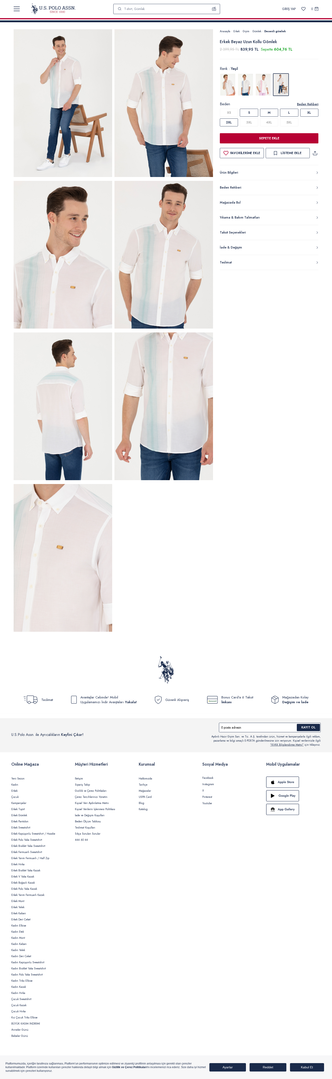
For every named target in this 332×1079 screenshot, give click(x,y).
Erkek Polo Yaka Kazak (24, 889)
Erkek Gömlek (19, 815)
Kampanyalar (18, 803)
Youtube (207, 803)
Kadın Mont (18, 938)
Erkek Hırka (18, 864)
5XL (289, 122)
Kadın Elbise (18, 926)
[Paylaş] (315, 153)
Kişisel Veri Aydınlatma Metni (92, 803)
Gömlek (257, 31)
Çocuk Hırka (18, 1011)
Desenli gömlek (275, 31)
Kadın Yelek (18, 950)
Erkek (236, 31)
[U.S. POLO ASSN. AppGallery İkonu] (293, 809)
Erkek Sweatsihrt (20, 828)
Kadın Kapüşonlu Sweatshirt (27, 962)
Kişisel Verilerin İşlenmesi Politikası (95, 809)
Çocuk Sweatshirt (21, 999)
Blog (141, 803)
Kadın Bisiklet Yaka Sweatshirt (28, 968)
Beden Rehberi (307, 104)
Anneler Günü (19, 1030)
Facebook (207, 778)
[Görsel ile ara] (214, 9)
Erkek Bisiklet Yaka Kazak (25, 870)
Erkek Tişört (18, 809)
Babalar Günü (19, 1036)
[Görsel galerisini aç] (63, 104)
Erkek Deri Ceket (20, 919)
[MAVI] (245, 84)
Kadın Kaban (19, 944)
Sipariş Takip (82, 785)
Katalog (143, 809)
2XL (229, 122)
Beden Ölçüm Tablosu (88, 821)
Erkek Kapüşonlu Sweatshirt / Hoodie (33, 834)
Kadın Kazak (18, 987)
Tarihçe (143, 785)
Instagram (208, 784)
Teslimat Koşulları (85, 828)
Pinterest (207, 797)
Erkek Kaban (18, 913)
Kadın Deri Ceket (21, 956)
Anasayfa (225, 31)
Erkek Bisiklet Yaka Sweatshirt (28, 846)
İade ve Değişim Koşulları (89, 815)
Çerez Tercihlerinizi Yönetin (91, 797)
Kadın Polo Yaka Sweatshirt (27, 975)
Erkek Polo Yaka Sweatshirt (26, 840)
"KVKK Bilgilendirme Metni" (287, 745)
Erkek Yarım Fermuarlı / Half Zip (30, 858)
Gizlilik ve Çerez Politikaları (91, 791)
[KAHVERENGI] (228, 84)
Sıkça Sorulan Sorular (87, 834)
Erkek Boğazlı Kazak (23, 883)
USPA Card (145, 797)
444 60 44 (81, 840)
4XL (269, 122)
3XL (249, 122)
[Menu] (17, 8)
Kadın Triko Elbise (21, 981)
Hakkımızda (145, 779)
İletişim (79, 779)
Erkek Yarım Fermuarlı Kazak (27, 895)
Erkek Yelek (17, 907)
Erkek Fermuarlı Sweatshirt (26, 852)
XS (229, 112)
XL (309, 112)
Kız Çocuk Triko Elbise (24, 1017)
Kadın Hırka (18, 993)
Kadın (14, 785)
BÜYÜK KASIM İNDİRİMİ (25, 1024)
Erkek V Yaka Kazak (22, 877)
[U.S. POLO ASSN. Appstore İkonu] (293, 782)
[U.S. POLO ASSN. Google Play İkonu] (293, 795)
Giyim (246, 31)
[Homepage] (53, 9)
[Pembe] (263, 84)
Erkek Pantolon (19, 821)
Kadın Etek (17, 932)
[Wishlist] (303, 9)
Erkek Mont (17, 901)
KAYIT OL (308, 727)
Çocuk (15, 797)
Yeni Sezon (18, 779)
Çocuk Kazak (18, 1005)
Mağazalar (145, 791)
